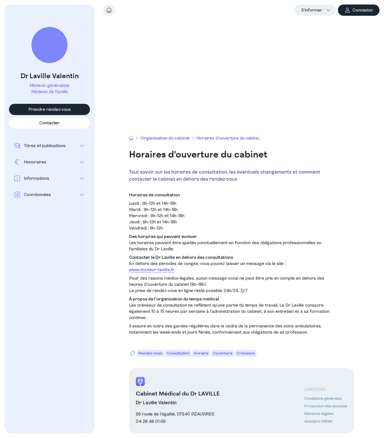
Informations (36, 178)
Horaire (201, 353)
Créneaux (246, 353)
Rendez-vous (150, 353)
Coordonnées (37, 194)
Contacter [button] (49, 122)
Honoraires (35, 162)
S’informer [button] (311, 10)
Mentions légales (319, 414)
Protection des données (325, 406)
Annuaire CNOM (318, 421)
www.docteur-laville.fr (152, 269)
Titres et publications (44, 145)
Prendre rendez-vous (49, 109)
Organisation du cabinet (165, 138)
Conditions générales (323, 398)
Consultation (178, 353)
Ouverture (222, 353)
